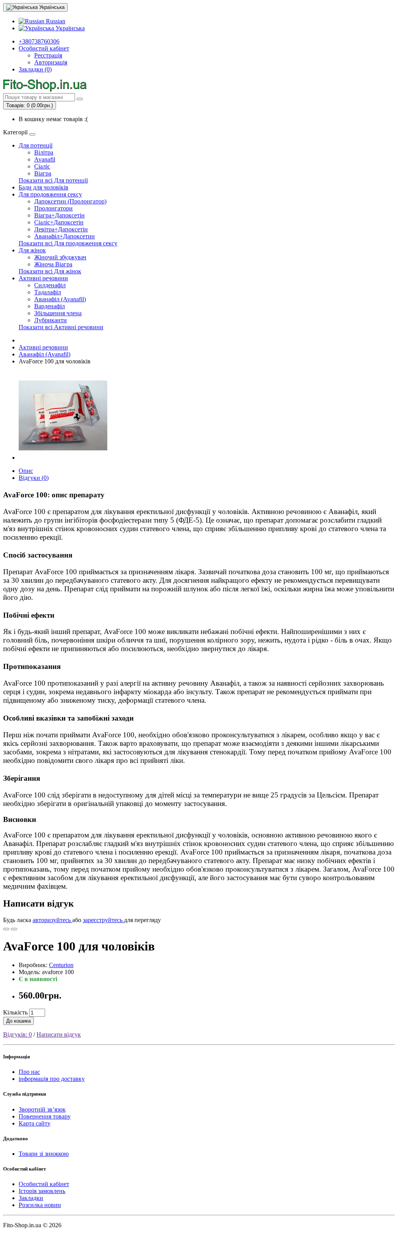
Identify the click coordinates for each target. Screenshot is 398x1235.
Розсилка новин (40, 1205)
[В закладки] (6, 929)
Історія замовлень (42, 1191)
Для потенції (35, 145)
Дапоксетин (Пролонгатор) (70, 201)
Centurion (61, 965)
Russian (54, 21)
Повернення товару (45, 1116)
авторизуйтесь (52, 920)
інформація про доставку (52, 1078)
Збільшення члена (58, 313)
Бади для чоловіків (43, 187)
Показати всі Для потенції (53, 180)
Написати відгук (59, 1034)
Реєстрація (48, 55)
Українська (69, 28)
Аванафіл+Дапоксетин (64, 236)
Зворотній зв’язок (42, 1109)
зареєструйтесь (103, 920)
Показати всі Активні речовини (61, 327)
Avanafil (44, 159)
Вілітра (43, 152)
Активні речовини (43, 278)
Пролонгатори (53, 208)
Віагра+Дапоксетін (59, 215)
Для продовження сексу (50, 194)
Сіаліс (42, 166)
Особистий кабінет (44, 1184)
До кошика (18, 1021)
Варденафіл (49, 306)
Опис (26, 470)
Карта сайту (35, 1123)
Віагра (42, 173)
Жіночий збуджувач (60, 257)
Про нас (29, 1071)
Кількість (15, 1012)
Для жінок (32, 250)
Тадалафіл (47, 292)
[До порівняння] (14, 929)
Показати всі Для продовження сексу (68, 243)
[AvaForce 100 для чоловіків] (63, 457)
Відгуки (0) (34, 477)
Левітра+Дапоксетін (61, 229)
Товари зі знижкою (44, 1153)
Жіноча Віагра (53, 264)
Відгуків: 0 (17, 1034)
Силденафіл (50, 285)
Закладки (31, 1198)
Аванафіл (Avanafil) (60, 299)
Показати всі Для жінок (50, 271)
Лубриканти (50, 320)
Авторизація (50, 62)
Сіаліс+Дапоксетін (59, 222)
